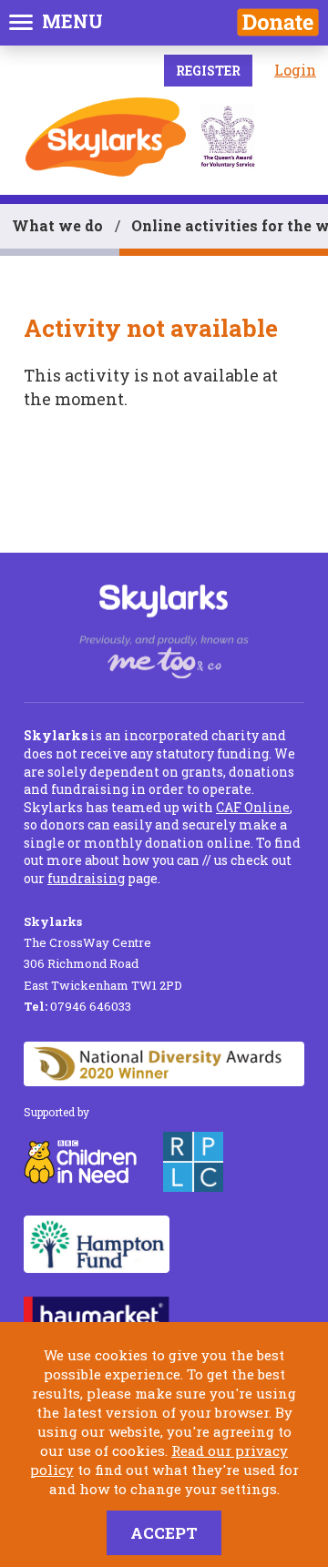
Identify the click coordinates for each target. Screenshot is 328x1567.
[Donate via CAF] (278, 22)
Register (208, 70)
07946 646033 (77, 1006)
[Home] (106, 137)
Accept (164, 1532)
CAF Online (253, 807)
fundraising (86, 878)
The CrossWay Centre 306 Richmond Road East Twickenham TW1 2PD (103, 953)
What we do (57, 225)
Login (295, 69)
